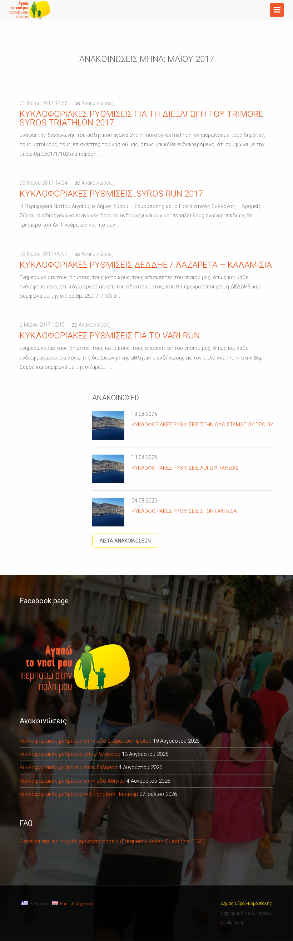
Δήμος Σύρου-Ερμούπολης (246, 903)
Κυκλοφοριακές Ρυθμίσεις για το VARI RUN (110, 336)
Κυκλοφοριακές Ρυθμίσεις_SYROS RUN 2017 (111, 194)
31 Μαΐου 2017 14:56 (44, 103)
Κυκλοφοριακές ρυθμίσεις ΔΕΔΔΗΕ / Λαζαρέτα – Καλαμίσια (146, 265)
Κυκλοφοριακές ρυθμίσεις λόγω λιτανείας (185, 468)
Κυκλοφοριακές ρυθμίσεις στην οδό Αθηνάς (72, 781)
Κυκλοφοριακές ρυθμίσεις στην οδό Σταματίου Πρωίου (202, 424)
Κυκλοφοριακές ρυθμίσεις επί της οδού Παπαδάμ (79, 794)
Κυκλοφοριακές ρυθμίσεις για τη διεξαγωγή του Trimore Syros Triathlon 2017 (141, 118)
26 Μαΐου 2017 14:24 (44, 182)
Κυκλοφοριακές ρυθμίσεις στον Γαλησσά (184, 511)
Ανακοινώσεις (97, 103)
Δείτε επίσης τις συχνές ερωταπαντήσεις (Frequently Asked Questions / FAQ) (112, 841)
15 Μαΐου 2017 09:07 (44, 254)
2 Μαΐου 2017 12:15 (42, 324)
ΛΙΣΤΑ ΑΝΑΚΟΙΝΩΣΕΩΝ (125, 541)
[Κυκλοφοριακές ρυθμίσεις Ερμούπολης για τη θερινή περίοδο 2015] (30, 10)
